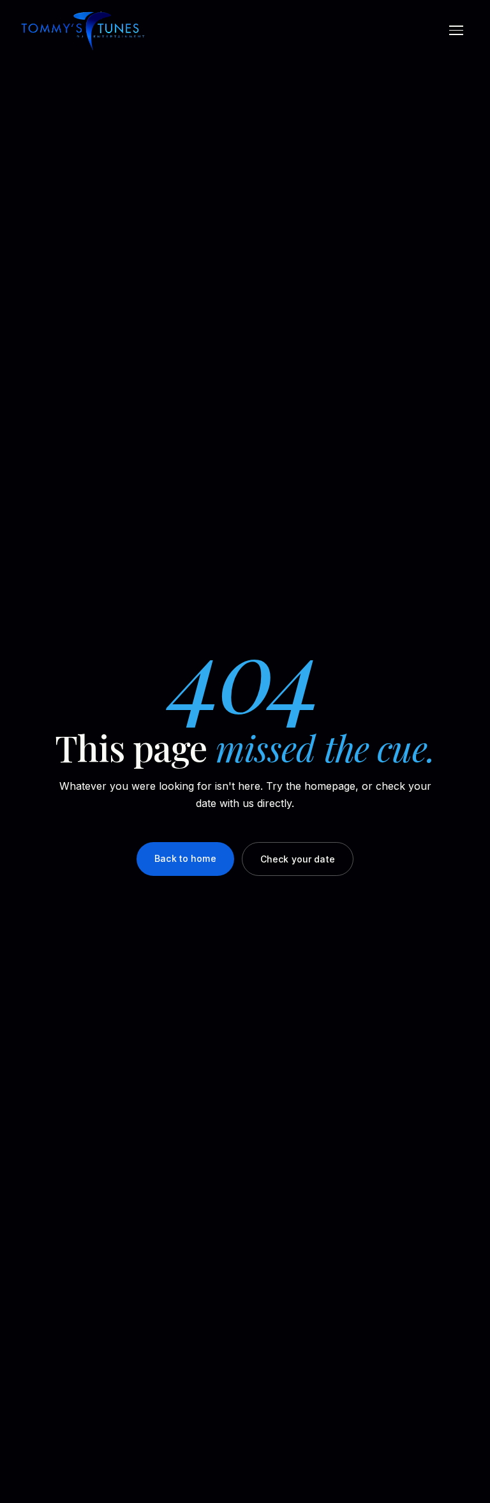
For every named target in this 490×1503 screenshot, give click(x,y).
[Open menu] (456, 30)
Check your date (297, 859)
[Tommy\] (83, 30)
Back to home (185, 858)
